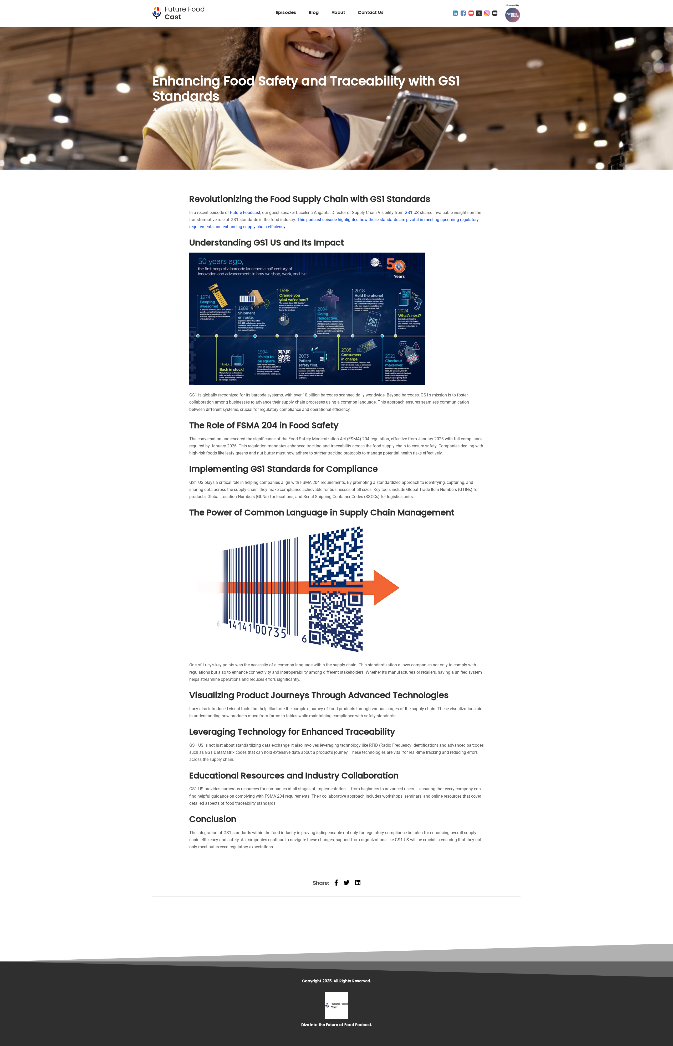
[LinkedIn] (455, 13)
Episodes (286, 12)
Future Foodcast (245, 212)
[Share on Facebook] (336, 882)
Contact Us (371, 12)
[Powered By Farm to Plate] (513, 13)
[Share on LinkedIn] (357, 882)
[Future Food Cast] (180, 13)
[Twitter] (479, 13)
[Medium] (494, 13)
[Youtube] (471, 13)
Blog (314, 12)
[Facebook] (463, 13)
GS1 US (411, 212)
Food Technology (202, 109)
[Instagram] (486, 13)
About (338, 12)
